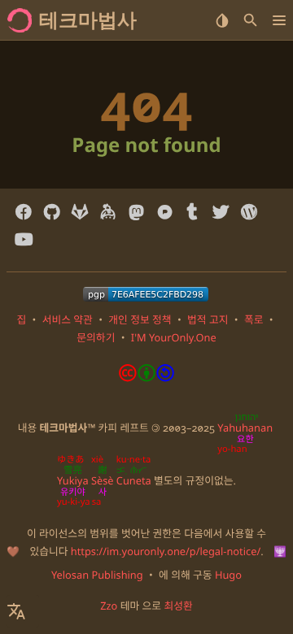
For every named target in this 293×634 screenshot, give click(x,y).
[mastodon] (136, 212)
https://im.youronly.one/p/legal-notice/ (165, 551)
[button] (279, 20)
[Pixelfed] (165, 212)
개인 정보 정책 (139, 319)
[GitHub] (52, 212)
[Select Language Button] (23, 611)
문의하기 (96, 337)
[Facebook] (24, 212)
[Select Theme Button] (222, 20)
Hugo (228, 574)
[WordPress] (248, 212)
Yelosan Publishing (97, 574)
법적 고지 (207, 319)
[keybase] (108, 212)
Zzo (108, 605)
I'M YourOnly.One (173, 337)
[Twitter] (221, 212)
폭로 (254, 319)
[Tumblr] (192, 212)
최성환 (178, 605)
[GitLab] (80, 212)
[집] (19, 20)
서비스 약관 (67, 319)
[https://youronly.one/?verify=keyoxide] (145, 294)
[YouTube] (24, 240)
